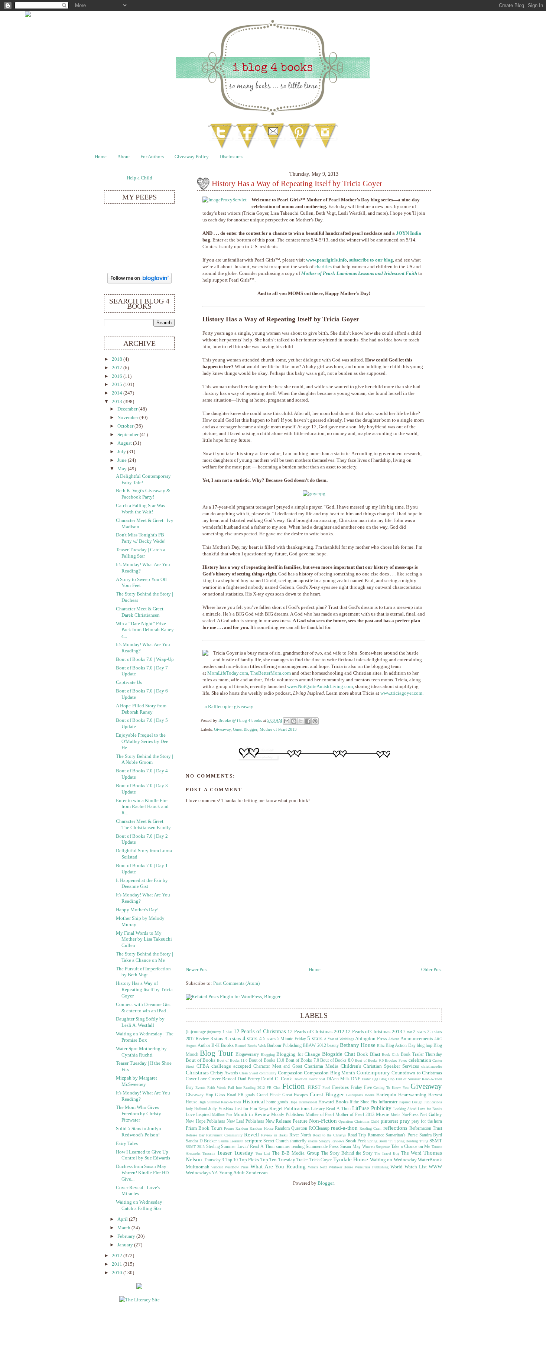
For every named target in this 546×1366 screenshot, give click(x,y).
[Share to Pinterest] (315, 721)
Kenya (263, 1109)
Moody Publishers (287, 1114)
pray (405, 1120)
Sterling (213, 1146)
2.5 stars (434, 1031)
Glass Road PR (229, 1095)
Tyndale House (350, 1159)
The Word (411, 1153)
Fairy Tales (127, 1143)
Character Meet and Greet (277, 1066)
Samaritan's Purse (401, 1135)
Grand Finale (268, 1095)
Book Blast (368, 1054)
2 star (407, 1032)
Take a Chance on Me (410, 1146)
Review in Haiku (274, 1135)
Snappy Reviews (331, 1141)
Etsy (190, 1087)
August (125, 443)
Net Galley (431, 1114)
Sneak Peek (355, 1141)
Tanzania (208, 1153)
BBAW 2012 (314, 1045)
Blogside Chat (338, 1054)
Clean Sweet (248, 1073)
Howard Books (333, 1101)
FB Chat (273, 1088)
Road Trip (357, 1135)
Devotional (317, 1079)
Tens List (263, 1153)
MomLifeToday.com (227, 673)
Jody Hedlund (196, 1109)
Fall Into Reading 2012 (246, 1088)
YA (215, 1173)
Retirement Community (224, 1135)
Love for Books (430, 1109)
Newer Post (197, 969)
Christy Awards (224, 1073)
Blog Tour (216, 1053)
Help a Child (139, 178)
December (128, 409)
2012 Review (197, 1038)
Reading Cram (370, 1128)
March (124, 1227)
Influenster (387, 1102)
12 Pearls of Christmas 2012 (315, 1031)
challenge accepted (231, 1066)
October (125, 426)
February (126, 1236)
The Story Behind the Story (347, 1153)
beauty (333, 1045)
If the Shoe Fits (363, 1102)
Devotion (300, 1079)
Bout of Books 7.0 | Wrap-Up (145, 659)
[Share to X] (301, 721)
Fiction (293, 1086)
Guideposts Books (360, 1095)
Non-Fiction (323, 1120)
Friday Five (361, 1087)
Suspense (383, 1147)
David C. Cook (276, 1078)
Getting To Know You (391, 1088)
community (267, 1073)
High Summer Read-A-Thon (219, 1102)
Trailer (302, 1160)
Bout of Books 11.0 (232, 1060)
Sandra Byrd (430, 1135)
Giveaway (222, 729)
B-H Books (222, 1045)
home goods (277, 1102)
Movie (382, 1114)
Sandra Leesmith (231, 1141)
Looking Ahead (404, 1109)
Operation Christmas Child (358, 1121)
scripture (253, 1140)
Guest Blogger (245, 729)
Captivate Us (129, 682)
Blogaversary (247, 1054)
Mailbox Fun (222, 1115)
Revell (251, 1134)
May (122, 468)
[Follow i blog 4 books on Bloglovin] (139, 282)
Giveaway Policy (192, 156)
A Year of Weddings (339, 1039)
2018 (117, 359)
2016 (117, 376)
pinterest (389, 1121)
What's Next (317, 1167)
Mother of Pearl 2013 (278, 729)
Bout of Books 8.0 (337, 1060)
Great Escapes (295, 1095)
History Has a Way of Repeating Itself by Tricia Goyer (144, 989)
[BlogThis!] (294, 721)
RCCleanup (319, 1128)
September (128, 434)
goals (250, 1095)
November (128, 417)
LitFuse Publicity (371, 1108)
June (122, 460)
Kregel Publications (289, 1108)
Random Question (291, 1128)
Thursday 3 (214, 1160)
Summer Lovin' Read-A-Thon (247, 1146)
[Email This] (286, 721)
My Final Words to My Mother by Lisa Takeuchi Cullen (144, 939)
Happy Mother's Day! (137, 909)
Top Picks (249, 1159)
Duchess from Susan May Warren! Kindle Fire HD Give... (142, 1172)
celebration (420, 1060)
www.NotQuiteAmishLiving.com (320, 686)
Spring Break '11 (380, 1141)
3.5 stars (233, 1038)
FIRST (314, 1087)
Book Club (390, 1054)
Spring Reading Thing (411, 1141)
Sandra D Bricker (201, 1141)
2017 (117, 367)
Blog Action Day (400, 1045)
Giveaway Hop (199, 1095)
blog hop (424, 1045)
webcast (217, 1167)
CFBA (202, 1066)
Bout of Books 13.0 (267, 1060)
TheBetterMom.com (270, 673)
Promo (229, 1128)
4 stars (250, 1038)
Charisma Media (321, 1066)
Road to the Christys (329, 1135)
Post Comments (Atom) (236, 983)
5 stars (314, 1038)
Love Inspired (198, 1114)
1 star (227, 1031)
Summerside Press (322, 1146)
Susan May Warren (357, 1146)
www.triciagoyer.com (401, 693)
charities (323, 266)
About (123, 156)
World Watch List (408, 1166)
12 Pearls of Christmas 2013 (373, 1031)
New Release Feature (287, 1121)
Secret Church (276, 1141)
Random (241, 1128)
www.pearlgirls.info (326, 260)
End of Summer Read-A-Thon (419, 1079)
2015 (117, 384)
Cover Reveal (222, 1078)
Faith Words (216, 1088)
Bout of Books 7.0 (302, 1060)
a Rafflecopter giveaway (229, 706)
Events (200, 1088)
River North (300, 1135)
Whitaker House (341, 1167)
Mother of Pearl (320, 1114)
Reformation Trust (425, 1128)
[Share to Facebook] (308, 721)
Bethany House (358, 1045)
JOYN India (408, 233)
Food (326, 1088)
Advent (393, 1039)
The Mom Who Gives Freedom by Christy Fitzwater (138, 1113)
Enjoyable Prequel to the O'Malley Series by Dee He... (142, 741)
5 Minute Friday (291, 1038)
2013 (117, 401)
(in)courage (196, 1031)
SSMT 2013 (195, 1147)
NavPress (410, 1114)
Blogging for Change (298, 1054)
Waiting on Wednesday (393, 1159)
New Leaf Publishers (245, 1121)
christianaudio (431, 1066)
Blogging (268, 1054)
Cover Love (196, 1079)
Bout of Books (200, 1060)
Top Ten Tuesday (277, 1159)
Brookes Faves (396, 1060)
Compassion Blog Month (329, 1072)
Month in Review (252, 1114)
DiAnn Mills (338, 1079)
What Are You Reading (278, 1166)
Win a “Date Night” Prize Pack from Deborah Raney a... (145, 630)
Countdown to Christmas (416, 1072)
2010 (117, 1272)
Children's (351, 1066)
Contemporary (373, 1072)
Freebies (340, 1087)
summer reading (290, 1146)
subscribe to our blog (371, 260)
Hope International (303, 1102)
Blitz (380, 1046)
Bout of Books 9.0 (369, 1060)
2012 (117, 1255)
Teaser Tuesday (235, 1152)
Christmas (197, 1072)
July (122, 451)
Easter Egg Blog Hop (378, 1079)
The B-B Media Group (295, 1153)
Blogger (326, 1183)
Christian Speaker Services (391, 1066)
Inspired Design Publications (420, 1102)
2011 (117, 1264)
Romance (376, 1135)
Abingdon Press (371, 1038)
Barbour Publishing (284, 1045)
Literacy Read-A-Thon (331, 1108)
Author (204, 1045)
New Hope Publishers (205, 1121)
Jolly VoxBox (220, 1108)
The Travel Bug (386, 1153)
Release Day (195, 1135)
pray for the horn (427, 1121)
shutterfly (298, 1141)
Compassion (290, 1072)
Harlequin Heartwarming (401, 1094)
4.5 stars (267, 1038)
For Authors (152, 156)
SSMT (435, 1140)
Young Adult (232, 1172)
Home (101, 156)
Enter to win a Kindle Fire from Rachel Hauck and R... (142, 806)
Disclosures (231, 156)
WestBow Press (236, 1167)
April (123, 1219)
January (125, 1244)
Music (395, 1115)
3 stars (217, 1038)
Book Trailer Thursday (421, 1054)
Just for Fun (246, 1108)
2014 (117, 393)
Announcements (416, 1038)
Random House (261, 1128)
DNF (355, 1079)
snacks (313, 1141)
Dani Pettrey (249, 1079)
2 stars (419, 1031)
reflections (395, 1128)
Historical (254, 1101)
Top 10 (231, 1160)
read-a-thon (344, 1128)
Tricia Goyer (320, 1160)
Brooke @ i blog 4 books (240, 720)
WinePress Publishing (372, 1167)
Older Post (431, 969)
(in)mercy (214, 1032)
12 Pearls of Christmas (260, 1031)
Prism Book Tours (204, 1128)
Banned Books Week (250, 1046)
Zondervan (257, 1172)
